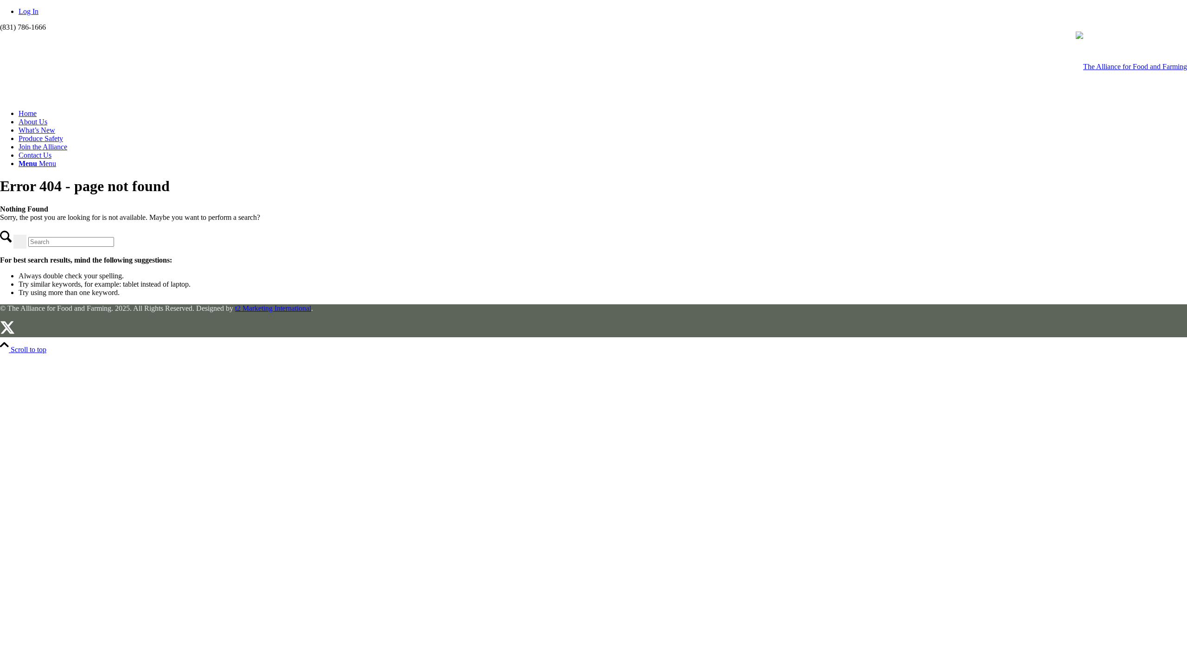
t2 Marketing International (273, 308)
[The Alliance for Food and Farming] (1131, 67)
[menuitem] (603, 113)
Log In (28, 11)
